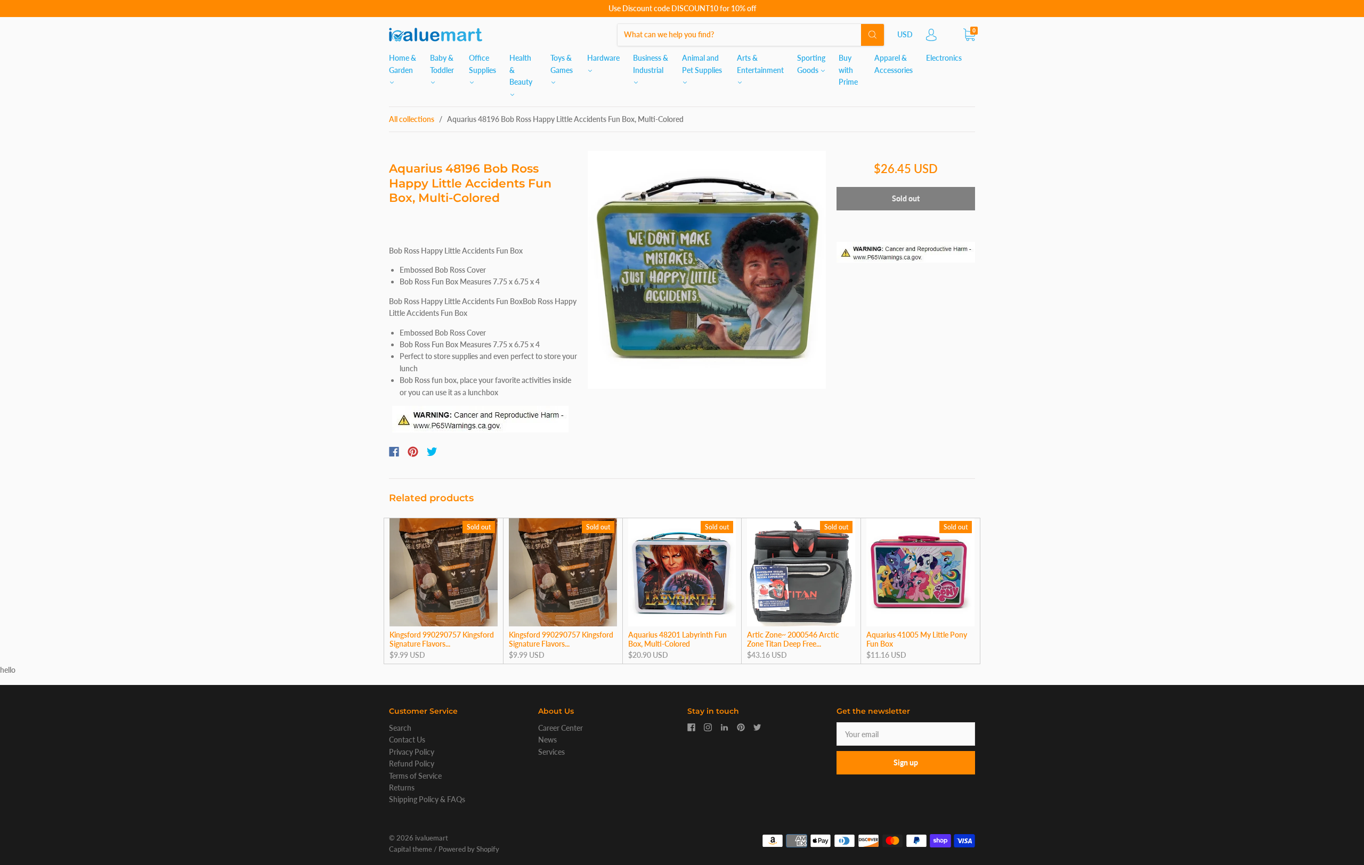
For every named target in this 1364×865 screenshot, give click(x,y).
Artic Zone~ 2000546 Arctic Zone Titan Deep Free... (793, 639)
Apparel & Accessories (893, 63)
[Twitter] (432, 451)
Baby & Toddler (442, 63)
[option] (707, 270)
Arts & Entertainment (760, 63)
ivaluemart (431, 838)
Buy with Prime (848, 69)
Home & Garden (402, 63)
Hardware (603, 57)
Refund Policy (411, 763)
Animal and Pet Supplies (702, 63)
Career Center (560, 727)
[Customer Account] (931, 37)
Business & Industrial (650, 63)
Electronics (944, 57)
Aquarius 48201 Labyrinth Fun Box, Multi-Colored (677, 639)
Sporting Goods (811, 63)
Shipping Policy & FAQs (427, 799)
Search (400, 727)
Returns (402, 787)
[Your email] (906, 734)
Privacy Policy (411, 751)
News (547, 739)
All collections (411, 119)
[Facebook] (394, 451)
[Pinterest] (413, 451)
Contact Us (407, 739)
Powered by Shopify (469, 849)
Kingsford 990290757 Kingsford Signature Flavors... (441, 639)
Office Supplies (482, 63)
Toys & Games (561, 63)
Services (551, 751)
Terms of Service (415, 775)
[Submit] (872, 34)
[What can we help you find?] (751, 34)
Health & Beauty (520, 69)
